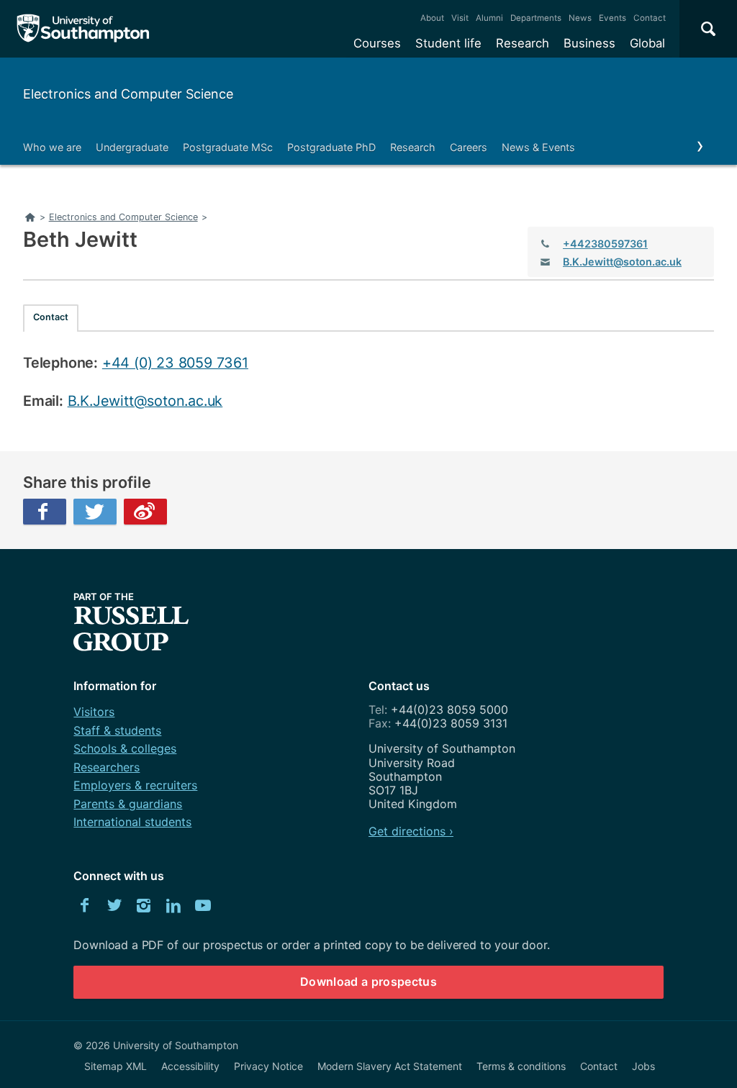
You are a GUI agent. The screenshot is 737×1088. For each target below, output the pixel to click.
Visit (460, 18)
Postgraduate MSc (228, 147)
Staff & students (117, 730)
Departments (535, 18)
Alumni (489, 18)
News (580, 18)
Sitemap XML (115, 1066)
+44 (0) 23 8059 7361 (175, 362)
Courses (377, 43)
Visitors (93, 711)
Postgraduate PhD (331, 147)
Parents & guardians (127, 804)
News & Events (538, 147)
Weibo (145, 512)
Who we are (52, 147)
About (432, 18)
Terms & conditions (521, 1066)
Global (647, 43)
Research (522, 43)
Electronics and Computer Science (128, 93)
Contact (649, 18)
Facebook (44, 512)
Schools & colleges (124, 748)
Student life (448, 43)
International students (132, 822)
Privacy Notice (268, 1066)
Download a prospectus (368, 981)
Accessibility (190, 1066)
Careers (468, 147)
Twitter (95, 512)
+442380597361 (605, 243)
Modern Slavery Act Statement (389, 1066)
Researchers (106, 767)
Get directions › (410, 831)
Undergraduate (132, 147)
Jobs (643, 1066)
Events (612, 18)
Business (589, 43)
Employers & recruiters (135, 785)
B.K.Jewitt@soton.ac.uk (622, 261)
